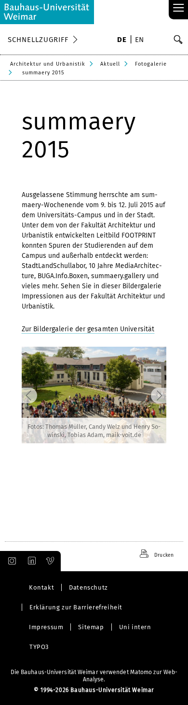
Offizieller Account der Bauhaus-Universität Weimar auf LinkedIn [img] (30, 561)
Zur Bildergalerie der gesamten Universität (88, 329)
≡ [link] (178, 8)
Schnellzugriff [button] (38, 39)
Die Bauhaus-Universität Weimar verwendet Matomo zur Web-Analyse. (94, 676)
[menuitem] (122, 40)
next (149, 395)
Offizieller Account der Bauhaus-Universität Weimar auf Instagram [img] (10, 561)
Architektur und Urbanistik (47, 64)
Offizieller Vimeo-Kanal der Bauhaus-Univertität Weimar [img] (50, 561)
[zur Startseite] (47, 12)
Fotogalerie (151, 64)
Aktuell (110, 64)
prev (39, 395)
